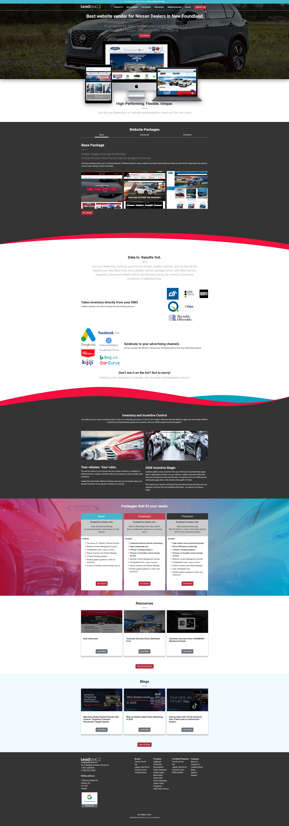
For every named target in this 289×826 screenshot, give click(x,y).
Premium (187, 135)
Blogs (188, 7)
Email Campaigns (160, 781)
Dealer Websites (160, 770)
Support (194, 775)
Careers (194, 772)
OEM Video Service (161, 789)
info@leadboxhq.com (89, 762)
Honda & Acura (140, 772)
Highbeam (157, 762)
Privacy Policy (141, 817)
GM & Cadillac (177, 772)
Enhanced (144, 135)
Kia (136, 764)
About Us (194, 762)
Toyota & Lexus (141, 770)
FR (205, 12)
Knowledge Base (175, 7)
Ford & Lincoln (140, 762)
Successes (146, 7)
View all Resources (144, 666)
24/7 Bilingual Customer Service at (144, 1)
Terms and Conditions (153, 817)
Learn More (101, 651)
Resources (159, 7)
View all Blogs (144, 745)
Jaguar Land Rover (142, 767)
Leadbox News (197, 767)
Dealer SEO (157, 778)
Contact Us (200, 7)
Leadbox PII (132, 817)
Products (118, 7)
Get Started (144, 35)
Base (101, 135)
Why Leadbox (132, 7)
